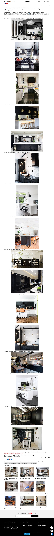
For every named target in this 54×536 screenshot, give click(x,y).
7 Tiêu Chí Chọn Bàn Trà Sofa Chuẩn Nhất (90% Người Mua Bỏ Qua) (11, 479)
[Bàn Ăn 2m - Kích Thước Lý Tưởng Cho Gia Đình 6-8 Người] (40, 486)
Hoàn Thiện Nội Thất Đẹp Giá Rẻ (25, 478)
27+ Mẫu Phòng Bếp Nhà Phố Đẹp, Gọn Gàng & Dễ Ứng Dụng (11, 493)
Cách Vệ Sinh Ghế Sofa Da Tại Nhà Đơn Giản (26, 493)
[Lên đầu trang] (52, 525)
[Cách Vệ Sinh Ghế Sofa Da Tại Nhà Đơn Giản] (27, 486)
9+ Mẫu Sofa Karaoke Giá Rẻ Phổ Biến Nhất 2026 (11, 508)
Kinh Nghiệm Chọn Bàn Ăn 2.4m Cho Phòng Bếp (26, 508)
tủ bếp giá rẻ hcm (22, 461)
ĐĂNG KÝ (35, 516)
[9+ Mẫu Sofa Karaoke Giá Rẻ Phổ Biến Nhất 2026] (10, 501)
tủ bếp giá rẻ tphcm (32, 461)
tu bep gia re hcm (17, 461)
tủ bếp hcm (39, 461)
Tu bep (5, 461)
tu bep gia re (10, 461)
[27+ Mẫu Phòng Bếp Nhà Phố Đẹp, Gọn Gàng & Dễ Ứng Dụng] (11, 486)
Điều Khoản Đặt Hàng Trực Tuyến (42, 526)
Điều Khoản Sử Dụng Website (42, 525)
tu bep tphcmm (47, 461)
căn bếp (29, 13)
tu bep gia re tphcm (27, 461)
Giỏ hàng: (47, 1)
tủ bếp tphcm (43, 461)
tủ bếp (7, 461)
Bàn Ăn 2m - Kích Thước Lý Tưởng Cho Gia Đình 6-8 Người (41, 493)
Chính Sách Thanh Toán (26, 522)
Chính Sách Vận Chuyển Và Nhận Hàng (28, 526)
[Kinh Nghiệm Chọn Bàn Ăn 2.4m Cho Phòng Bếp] (27, 501)
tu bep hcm (36, 461)
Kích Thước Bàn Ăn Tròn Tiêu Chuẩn (40, 507)
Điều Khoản (39, 522)
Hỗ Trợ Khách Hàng (40, 528)
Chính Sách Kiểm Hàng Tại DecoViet (27, 525)
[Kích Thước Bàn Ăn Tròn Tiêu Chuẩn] (41, 501)
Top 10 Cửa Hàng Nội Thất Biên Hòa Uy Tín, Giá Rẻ (41, 479)
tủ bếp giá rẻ (13, 461)
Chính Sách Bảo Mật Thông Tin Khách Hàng (28, 528)
